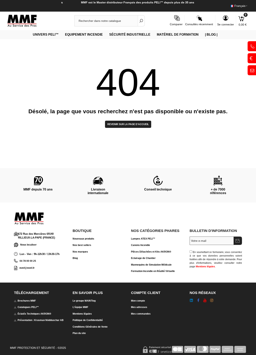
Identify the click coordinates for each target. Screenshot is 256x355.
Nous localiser (28, 244)
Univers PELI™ (46, 34)
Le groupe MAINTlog (84, 300)
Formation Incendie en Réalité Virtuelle (153, 271)
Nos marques (80, 251)
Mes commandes (141, 313)
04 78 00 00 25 (28, 261)
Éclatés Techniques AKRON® (34, 313)
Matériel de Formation (178, 34)
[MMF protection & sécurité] (29, 20)
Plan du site (79, 333)
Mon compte (138, 300)
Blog (75, 258)
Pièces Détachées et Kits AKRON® (151, 251)
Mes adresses (139, 307)
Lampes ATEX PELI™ (143, 238)
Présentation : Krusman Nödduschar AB (41, 320)
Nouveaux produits (83, 238)
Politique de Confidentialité (88, 320)
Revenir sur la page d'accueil (128, 124)
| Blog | (211, 34)
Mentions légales (205, 266)
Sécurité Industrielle (129, 34)
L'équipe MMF (80, 307)
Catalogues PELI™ (28, 307)
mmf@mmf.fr (27, 268)
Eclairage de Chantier (143, 258)
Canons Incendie (140, 245)
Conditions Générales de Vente (90, 326)
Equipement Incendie (84, 34)
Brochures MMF (27, 300)
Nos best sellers (82, 245)
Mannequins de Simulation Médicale (151, 264)
